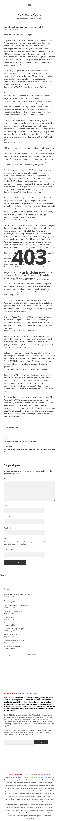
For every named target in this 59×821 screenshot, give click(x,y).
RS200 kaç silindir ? (10, 634)
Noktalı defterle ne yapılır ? (13, 646)
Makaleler (13, 428)
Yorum (6, 479)
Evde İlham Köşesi (29, 15)
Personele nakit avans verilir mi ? (15, 640)
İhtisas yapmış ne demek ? (13, 611)
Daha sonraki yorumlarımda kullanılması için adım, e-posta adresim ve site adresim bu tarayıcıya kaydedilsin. (28, 543)
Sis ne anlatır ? (9, 623)
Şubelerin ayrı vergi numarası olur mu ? (17, 594)
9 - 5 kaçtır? (8, 550)
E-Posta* (7, 517)
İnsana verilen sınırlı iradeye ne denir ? (17, 605)
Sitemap (3, 575)
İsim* (5, 506)
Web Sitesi (7, 528)
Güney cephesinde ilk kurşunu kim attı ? (23, 441)
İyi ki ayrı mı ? (8, 600)
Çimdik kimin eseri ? (10, 617)
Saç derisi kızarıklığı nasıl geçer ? (15, 629)
